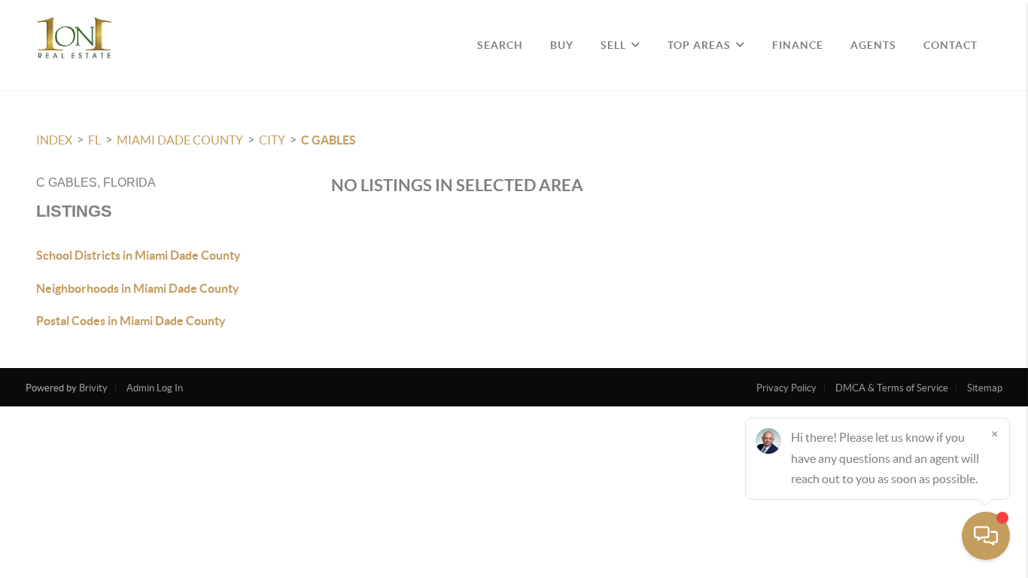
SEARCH (500, 45)
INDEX (54, 140)
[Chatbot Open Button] (986, 536)
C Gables (328, 140)
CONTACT (950, 45)
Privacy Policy (786, 388)
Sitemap (984, 388)
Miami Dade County (180, 140)
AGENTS (873, 45)
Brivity (93, 388)
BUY (561, 45)
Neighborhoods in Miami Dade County (137, 288)
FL (94, 140)
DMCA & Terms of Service (891, 388)
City (272, 140)
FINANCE (797, 45)
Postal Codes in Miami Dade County (131, 320)
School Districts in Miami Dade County (138, 255)
